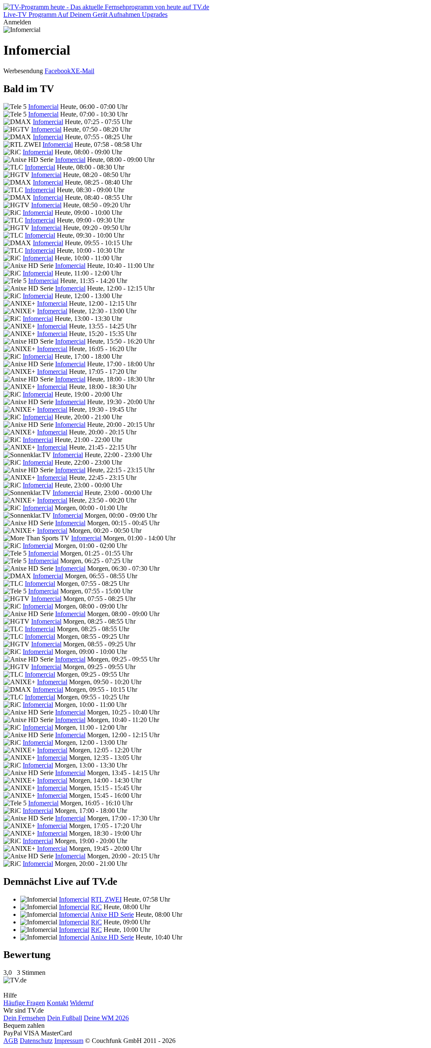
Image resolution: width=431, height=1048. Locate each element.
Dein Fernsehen (24, 1018)
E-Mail (85, 70)
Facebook (58, 70)
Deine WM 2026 (106, 1018)
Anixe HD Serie (112, 914)
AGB (10, 1040)
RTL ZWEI (106, 899)
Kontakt (57, 1002)
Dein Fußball (64, 1018)
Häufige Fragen (24, 1002)
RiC (96, 906)
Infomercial (43, 106)
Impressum (68, 1040)
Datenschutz (36, 1040)
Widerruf (81, 1002)
